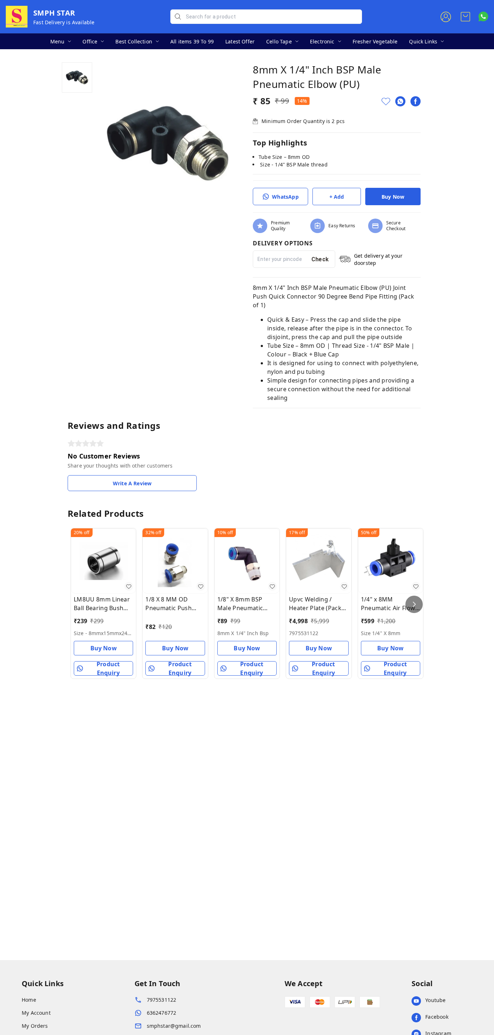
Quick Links (423, 41)
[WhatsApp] (400, 101)
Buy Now (393, 196)
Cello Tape (279, 41)
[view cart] (465, 16)
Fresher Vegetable (375, 41)
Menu (57, 41)
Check (320, 259)
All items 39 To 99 (192, 41)
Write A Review (132, 483)
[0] (465, 16)
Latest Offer (240, 41)
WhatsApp (285, 196)
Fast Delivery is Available (63, 22)
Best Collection (133, 41)
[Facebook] (415, 101)
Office (89, 41)
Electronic (322, 41)
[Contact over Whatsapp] (483, 16)
